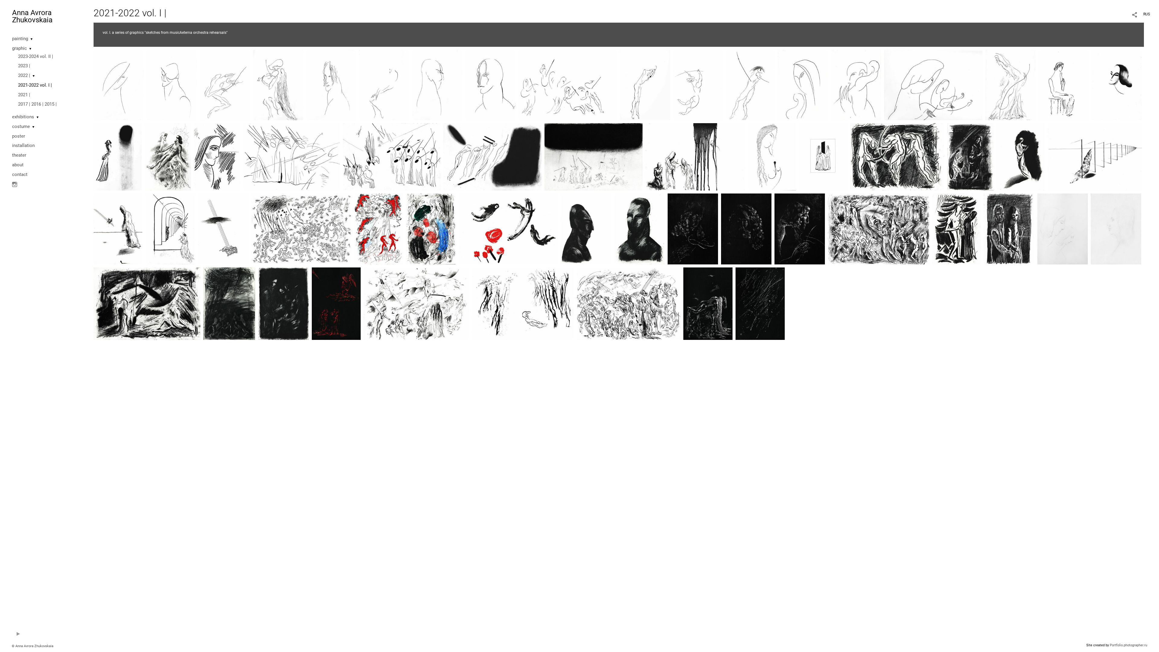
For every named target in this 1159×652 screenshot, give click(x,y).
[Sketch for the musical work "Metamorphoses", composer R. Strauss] (118, 228)
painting (20, 38)
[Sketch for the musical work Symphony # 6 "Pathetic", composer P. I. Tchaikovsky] (695, 156)
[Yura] (639, 228)
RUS (1146, 14)
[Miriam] (803, 84)
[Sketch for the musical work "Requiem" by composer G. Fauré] (118, 156)
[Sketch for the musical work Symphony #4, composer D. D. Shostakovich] (750, 84)
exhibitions (23, 117)
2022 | (24, 75)
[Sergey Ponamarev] (856, 84)
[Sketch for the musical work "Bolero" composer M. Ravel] (760, 303)
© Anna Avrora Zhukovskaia (32, 646)
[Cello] (1010, 84)
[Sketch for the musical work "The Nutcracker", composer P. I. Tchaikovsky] (1095, 156)
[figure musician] (1021, 156)
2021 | (24, 94)
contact (19, 174)
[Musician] (698, 84)
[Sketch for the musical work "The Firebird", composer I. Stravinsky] (430, 228)
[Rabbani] (172, 84)
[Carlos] (331, 84)
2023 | (24, 66)
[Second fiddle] (1116, 228)
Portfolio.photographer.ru (1128, 645)
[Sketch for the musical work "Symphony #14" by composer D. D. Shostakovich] (336, 303)
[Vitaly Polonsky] (437, 84)
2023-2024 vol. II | (35, 56)
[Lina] (278, 84)
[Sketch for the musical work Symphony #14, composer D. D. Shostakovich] (970, 156)
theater (19, 155)
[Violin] (119, 84)
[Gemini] (823, 156)
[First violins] (568, 84)
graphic (19, 48)
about (18, 165)
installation (23, 145)
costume (21, 126)
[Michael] (1117, 84)
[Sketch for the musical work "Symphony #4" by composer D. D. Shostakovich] (391, 156)
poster (18, 136)
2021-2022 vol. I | (35, 85)
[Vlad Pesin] (645, 84)
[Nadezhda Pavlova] (217, 156)
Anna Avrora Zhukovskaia (32, 16)
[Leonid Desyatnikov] (384, 84)
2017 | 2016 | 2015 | (37, 104)
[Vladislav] (586, 228)
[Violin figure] (772, 156)
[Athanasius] (225, 84)
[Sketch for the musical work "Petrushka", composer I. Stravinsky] (223, 228)
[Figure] (1064, 84)
